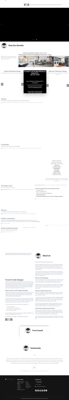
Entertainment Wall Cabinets (24, 100)
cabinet (54, 297)
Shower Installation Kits (41, 191)
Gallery (27, 381)
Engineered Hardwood (15, 211)
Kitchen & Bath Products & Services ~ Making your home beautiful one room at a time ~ (35, 54)
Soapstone (11, 146)
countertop (57, 298)
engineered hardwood (42, 304)
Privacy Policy (27, 387)
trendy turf (53, 312)
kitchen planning (12, 295)
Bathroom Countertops (57, 162)
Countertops (19, 384)
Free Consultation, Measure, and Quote (35, 84)
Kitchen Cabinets (3, 100)
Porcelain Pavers (22, 220)
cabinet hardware (54, 313)
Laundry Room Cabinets (16, 100)
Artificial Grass (28, 220)
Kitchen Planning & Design (20, 381)
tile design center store (54, 304)
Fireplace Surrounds (56, 174)
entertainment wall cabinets (45, 298)
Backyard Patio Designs (15, 220)
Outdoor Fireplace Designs (36, 221)
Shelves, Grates (39, 193)
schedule (39, 317)
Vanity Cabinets (9, 100)
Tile (1, 187)
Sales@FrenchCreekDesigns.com (41, 386)
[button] (62, 4)
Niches (50, 193)
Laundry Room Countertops (57, 163)
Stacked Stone (3, 220)
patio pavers (48, 312)
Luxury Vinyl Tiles (3, 211)
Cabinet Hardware (14, 229)
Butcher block (18, 146)
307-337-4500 (38, 384)
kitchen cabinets (60, 297)
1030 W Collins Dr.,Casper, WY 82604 (39, 382)
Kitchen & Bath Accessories (21, 389)
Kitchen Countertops (56, 160)
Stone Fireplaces (8, 220)
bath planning (18, 295)
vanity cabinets (37, 298)
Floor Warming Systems (23, 211)
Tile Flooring (9, 211)
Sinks (1, 229)
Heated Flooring (39, 190)
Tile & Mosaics (19, 387)
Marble (8, 146)
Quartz (5, 146)
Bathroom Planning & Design (20, 383)
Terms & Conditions (28, 386)
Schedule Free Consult (35, 29)
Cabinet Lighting (8, 229)
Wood (14, 146)
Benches (45, 193)
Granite (2, 146)
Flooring (18, 388)
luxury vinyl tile (54, 303)
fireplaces (53, 310)
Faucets (4, 229)
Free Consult (27, 385)
